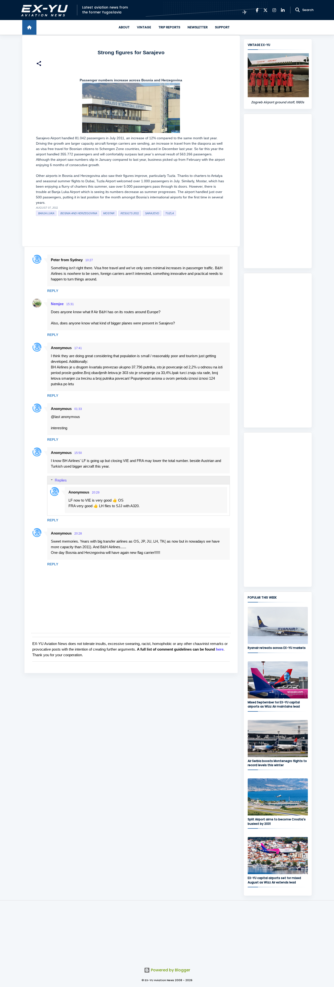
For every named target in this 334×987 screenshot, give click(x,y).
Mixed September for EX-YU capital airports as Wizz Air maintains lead (274, 704)
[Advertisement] (278, 191)
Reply (52, 291)
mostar (108, 213)
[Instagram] (274, 10)
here (219, 649)
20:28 (78, 533)
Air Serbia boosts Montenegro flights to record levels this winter (277, 763)
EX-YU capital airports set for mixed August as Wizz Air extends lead (274, 880)
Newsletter (198, 27)
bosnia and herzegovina (78, 213)
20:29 (96, 492)
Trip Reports (169, 27)
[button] (39, 64)
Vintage (144, 27)
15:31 (70, 304)
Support (222, 27)
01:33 (78, 409)
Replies (61, 480)
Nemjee (57, 304)
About (124, 27)
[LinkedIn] (283, 10)
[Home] (29, 27)
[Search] (297, 10)
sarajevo (152, 213)
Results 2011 (130, 213)
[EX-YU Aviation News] (43, 10)
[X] (265, 10)
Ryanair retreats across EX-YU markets (277, 648)
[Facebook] (257, 10)
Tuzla (169, 213)
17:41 (78, 348)
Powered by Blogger (170, 970)
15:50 (78, 453)
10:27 (89, 260)
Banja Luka (46, 213)
